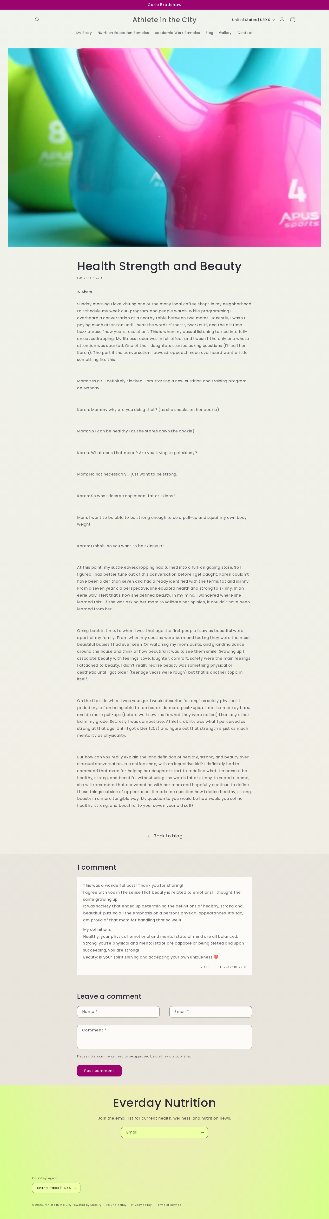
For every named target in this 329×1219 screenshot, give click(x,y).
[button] (37, 19)
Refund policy (116, 1205)
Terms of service (168, 1205)
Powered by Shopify (87, 1205)
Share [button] (87, 291)
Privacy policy (141, 1205)
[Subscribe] (202, 1132)
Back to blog (168, 836)
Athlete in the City (58, 1205)
